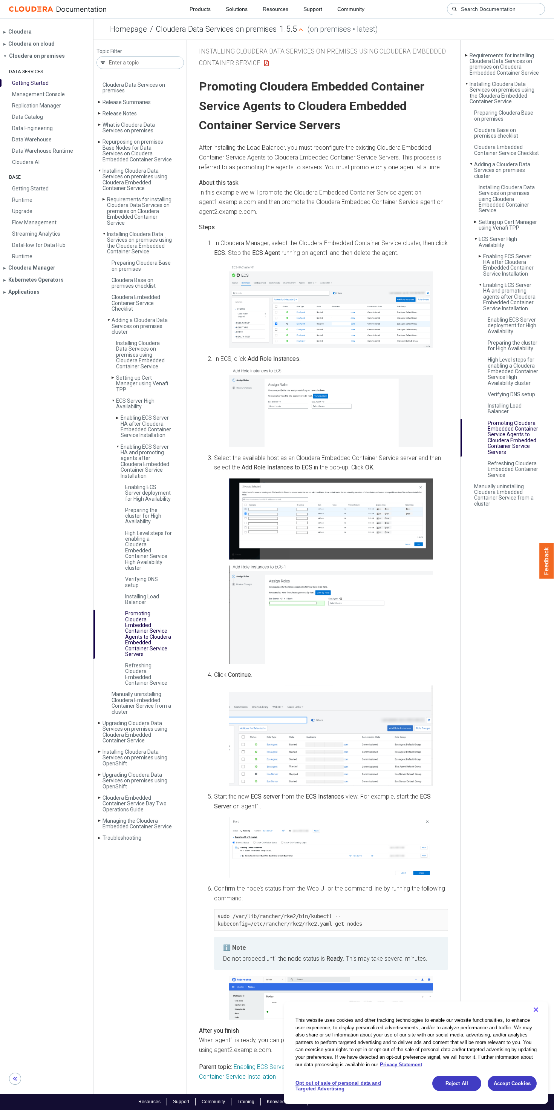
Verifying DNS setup (141, 582)
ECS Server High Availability (135, 403)
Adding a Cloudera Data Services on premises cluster (140, 326)
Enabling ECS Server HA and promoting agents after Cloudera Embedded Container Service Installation (145, 461)
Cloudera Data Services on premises (216, 29)
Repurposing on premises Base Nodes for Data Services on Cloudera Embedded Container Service (137, 150)
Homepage (128, 29)
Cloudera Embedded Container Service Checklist (136, 303)
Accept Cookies (512, 1083)
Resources (275, 9)
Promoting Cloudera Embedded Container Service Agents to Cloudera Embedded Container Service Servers (148, 633)
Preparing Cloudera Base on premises (141, 265)
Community (350, 9)
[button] (331, 306)
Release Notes (120, 113)
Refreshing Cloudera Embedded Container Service (146, 674)
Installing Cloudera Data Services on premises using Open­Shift (135, 758)
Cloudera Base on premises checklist (134, 283)
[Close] (536, 1009)
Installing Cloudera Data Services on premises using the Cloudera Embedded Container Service (139, 243)
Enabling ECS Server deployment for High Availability (148, 493)
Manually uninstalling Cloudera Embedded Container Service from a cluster (141, 702)
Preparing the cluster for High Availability (143, 516)
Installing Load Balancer (142, 599)
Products (200, 9)
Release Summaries (127, 102)
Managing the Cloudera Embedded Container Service (137, 823)
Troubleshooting (122, 838)
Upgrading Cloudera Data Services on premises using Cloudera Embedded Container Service (135, 732)
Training (245, 1101)
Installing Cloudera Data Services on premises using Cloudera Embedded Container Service (135, 179)
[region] (416, 1052)
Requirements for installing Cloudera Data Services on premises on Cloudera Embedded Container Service (139, 211)
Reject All (456, 1083)
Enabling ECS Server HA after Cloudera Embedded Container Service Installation (146, 426)
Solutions (237, 9)
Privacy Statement (401, 1064)
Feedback (546, 561)
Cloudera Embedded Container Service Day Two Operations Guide (135, 804)
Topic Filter (109, 51)
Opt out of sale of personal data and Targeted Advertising (338, 1086)
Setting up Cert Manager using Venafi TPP (142, 383)
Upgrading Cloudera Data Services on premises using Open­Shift (135, 781)
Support (312, 9)
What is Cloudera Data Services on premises (129, 127)
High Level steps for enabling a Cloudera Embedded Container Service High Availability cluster (148, 550)
